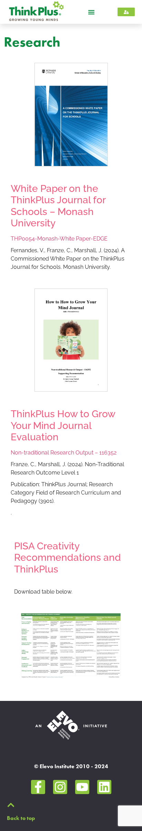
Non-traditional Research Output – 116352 (63, 452)
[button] (91, 12)
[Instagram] (60, 787)
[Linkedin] (104, 787)
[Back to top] (11, 805)
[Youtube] (82, 787)
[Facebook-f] (38, 787)
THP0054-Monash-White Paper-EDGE (59, 238)
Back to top (21, 818)
